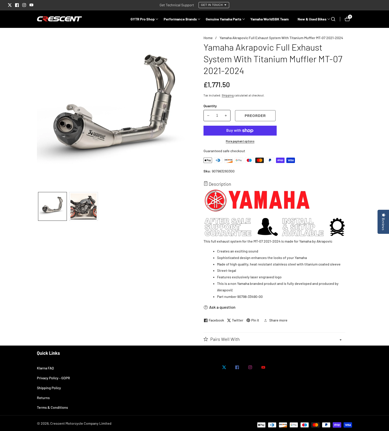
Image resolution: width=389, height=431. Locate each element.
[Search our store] (335, 19)
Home (208, 38)
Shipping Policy (49, 388)
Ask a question (222, 307)
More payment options (240, 141)
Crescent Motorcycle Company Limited (80, 423)
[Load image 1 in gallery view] (52, 206)
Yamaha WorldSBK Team (269, 19)
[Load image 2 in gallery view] (83, 206)
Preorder (255, 116)
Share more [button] (278, 320)
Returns (43, 397)
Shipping (228, 95)
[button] (143, 19)
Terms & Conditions (52, 407)
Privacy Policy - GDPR (53, 378)
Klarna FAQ (45, 368)
